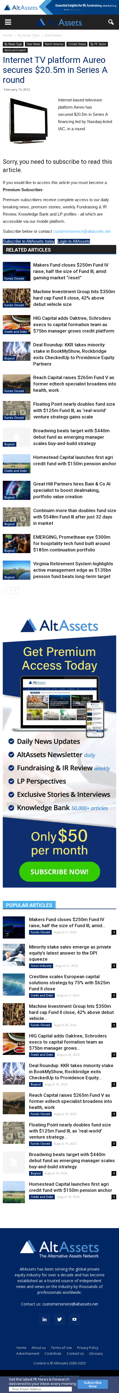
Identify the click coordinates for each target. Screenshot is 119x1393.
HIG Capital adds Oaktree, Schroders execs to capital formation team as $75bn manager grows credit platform (73, 324)
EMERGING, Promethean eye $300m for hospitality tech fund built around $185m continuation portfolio (71, 543)
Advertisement (27, 1353)
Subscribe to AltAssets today (29, 241)
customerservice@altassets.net (81, 231)
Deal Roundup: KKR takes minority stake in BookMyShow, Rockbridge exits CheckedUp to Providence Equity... (71, 1071)
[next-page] (15, 590)
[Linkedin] (44, 1319)
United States (77, 44)
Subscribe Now (93, 1384)
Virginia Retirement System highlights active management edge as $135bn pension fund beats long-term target (73, 570)
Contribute (53, 1353)
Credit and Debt (15, 332)
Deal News (53, 35)
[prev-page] (6, 590)
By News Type (29, 35)
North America (54, 44)
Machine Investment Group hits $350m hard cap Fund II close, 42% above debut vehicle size (74, 298)
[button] (8, 22)
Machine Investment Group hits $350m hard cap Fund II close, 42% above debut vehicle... (71, 1012)
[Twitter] (59, 1319)
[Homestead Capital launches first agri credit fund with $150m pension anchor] (16, 463)
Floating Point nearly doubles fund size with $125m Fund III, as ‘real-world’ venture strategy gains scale (74, 410)
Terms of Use (61, 1347)
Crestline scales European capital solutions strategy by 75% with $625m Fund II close (69, 982)
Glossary (96, 1353)
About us (39, 1347)
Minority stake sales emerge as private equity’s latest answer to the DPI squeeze (70, 953)
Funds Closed (14, 278)
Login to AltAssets (74, 241)
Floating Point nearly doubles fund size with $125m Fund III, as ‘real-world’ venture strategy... (70, 1131)
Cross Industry (41, 966)
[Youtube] (74, 1319)
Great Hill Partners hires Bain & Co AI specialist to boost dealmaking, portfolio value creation (71, 490)
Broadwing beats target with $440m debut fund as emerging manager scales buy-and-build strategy (71, 437)
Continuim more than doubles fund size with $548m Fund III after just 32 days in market (74, 517)
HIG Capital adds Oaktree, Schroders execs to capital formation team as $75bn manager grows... (68, 1042)
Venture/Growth (15, 50)
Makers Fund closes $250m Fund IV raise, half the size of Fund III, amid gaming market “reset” (70, 271)
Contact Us (75, 1353)
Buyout (9, 358)
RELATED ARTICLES (28, 250)
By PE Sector (98, 44)
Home (7, 35)
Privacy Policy (87, 1347)
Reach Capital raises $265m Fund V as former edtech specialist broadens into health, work (74, 384)
